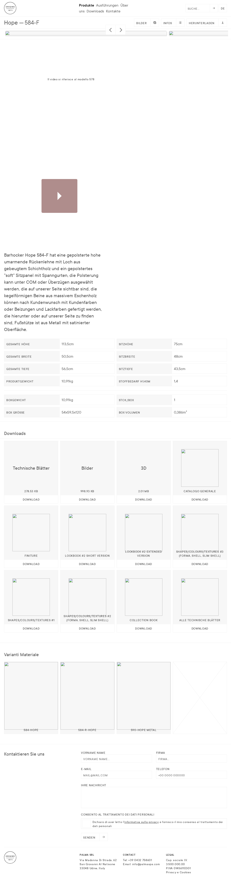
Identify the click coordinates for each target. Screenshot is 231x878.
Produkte (86, 5)
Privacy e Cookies (178, 872)
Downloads (95, 11)
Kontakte (113, 11)
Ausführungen (107, 5)
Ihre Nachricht (93, 785)
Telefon (163, 769)
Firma (160, 752)
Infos (167, 23)
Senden (89, 837)
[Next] (121, 30)
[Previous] (111, 30)
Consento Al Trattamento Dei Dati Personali (117, 814)
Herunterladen (202, 23)
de (223, 8)
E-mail (86, 769)
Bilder (141, 23)
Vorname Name (93, 752)
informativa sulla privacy (141, 822)
